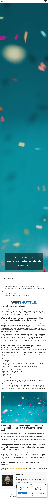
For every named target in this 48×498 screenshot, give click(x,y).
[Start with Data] (2, 1)
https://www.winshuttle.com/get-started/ (17, 468)
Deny (32, 493)
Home (15, 257)
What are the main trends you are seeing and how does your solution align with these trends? (24, 284)
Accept (22, 493)
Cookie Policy (32, 495)
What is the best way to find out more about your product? (16, 295)
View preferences (41, 493)
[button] (45, 484)
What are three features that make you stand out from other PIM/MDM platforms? (21, 286)
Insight (18, 257)
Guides (19, 265)
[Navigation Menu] (45, 1)
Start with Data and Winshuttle (10, 282)
